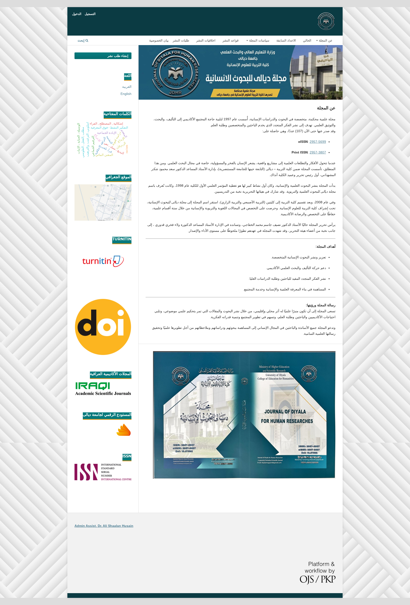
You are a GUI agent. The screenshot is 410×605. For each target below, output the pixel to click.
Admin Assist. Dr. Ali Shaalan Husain (104, 526)
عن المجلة (325, 40)
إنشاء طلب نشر (117, 56)
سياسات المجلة (258, 40)
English (126, 94)
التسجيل (90, 14)
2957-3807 (318, 152)
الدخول (76, 14)
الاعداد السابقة (286, 40)
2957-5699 (318, 142)
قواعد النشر (230, 40)
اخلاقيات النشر (205, 40)
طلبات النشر (181, 40)
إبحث (81, 40)
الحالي (307, 40)
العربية (126, 86)
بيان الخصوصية (159, 40)
